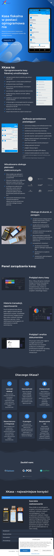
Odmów (36, 550)
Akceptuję (25, 550)
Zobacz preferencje (47, 550)
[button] (51, 539)
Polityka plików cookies (35, 553)
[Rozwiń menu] (51, 2)
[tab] (22, 476)
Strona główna (12, 551)
